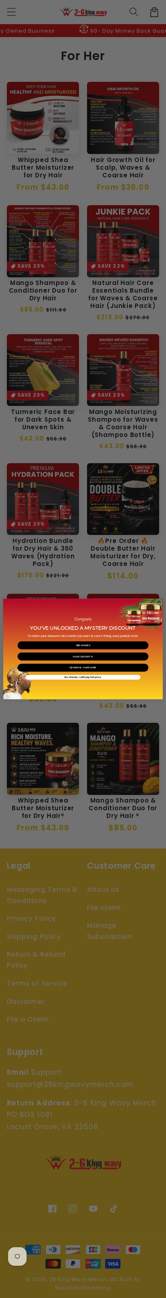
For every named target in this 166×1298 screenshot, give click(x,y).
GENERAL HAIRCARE (82, 667)
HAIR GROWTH (83, 656)
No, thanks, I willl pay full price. (83, 677)
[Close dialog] (159, 602)
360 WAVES (83, 645)
